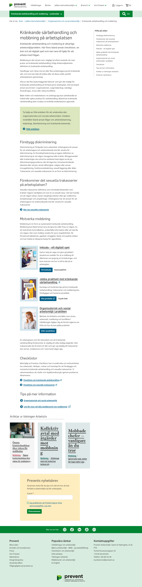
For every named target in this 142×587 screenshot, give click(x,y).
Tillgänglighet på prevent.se (21, 566)
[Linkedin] (79, 529)
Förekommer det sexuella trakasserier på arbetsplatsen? (107, 40)
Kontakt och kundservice (19, 548)
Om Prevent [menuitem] (99, 5)
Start (21, 21)
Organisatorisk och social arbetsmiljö (64, 21)
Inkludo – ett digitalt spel (55, 247)
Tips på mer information (105, 68)
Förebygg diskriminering (105, 35)
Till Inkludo (46, 270)
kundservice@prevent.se (104, 560)
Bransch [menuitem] (84, 5)
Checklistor (100, 64)
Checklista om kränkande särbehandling (42, 380)
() (129, 5)
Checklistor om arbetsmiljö (63, 551)
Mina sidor (13, 545)
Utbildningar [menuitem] (36, 5)
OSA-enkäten (32, 129)
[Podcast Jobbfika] (94, 529)
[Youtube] (87, 529)
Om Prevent (14, 554)
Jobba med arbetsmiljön (36, 21)
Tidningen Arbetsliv (60, 557)
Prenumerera (34, 511)
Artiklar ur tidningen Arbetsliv (107, 71)
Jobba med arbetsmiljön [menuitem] (65, 5)
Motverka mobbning (103, 45)
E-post (30, 493)
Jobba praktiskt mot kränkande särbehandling (59, 280)
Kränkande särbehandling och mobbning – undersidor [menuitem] (35, 14)
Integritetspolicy (16, 560)
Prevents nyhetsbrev (103, 75)
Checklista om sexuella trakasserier (40, 385)
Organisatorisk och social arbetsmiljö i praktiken (55, 310)
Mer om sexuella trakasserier (36, 209)
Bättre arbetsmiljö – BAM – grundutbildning (70, 548)
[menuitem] (18, 5)
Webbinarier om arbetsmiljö (63, 560)
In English (56, 563)
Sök (128, 14)
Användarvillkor (16, 563)
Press (11, 551)
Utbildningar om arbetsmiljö (63, 545)
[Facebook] (72, 529)
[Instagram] (64, 529)
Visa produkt (48, 298)
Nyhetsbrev (14, 557)
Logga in (119, 5)
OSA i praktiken (48, 331)
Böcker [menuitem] (48, 5)
